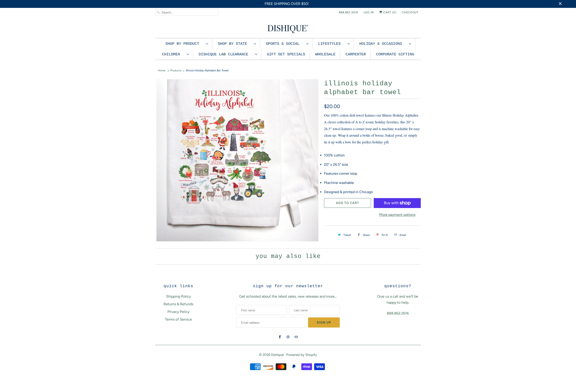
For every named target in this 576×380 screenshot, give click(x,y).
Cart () (389, 12)
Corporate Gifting (395, 54)
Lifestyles (331, 44)
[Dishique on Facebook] (280, 337)
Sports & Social (285, 44)
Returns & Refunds (178, 304)
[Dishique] (288, 28)
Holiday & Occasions (383, 44)
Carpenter (356, 54)
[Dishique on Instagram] (288, 337)
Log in (369, 12)
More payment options (397, 215)
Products (176, 70)
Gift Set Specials (286, 54)
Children (173, 54)
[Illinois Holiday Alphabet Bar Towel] (237, 160)
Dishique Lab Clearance (226, 54)
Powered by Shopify (301, 355)
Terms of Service (178, 319)
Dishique (278, 355)
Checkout (410, 12)
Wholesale (325, 54)
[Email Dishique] (296, 337)
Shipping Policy (178, 296)
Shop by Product (184, 44)
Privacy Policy (178, 312)
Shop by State (235, 44)
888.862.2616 (348, 12)
